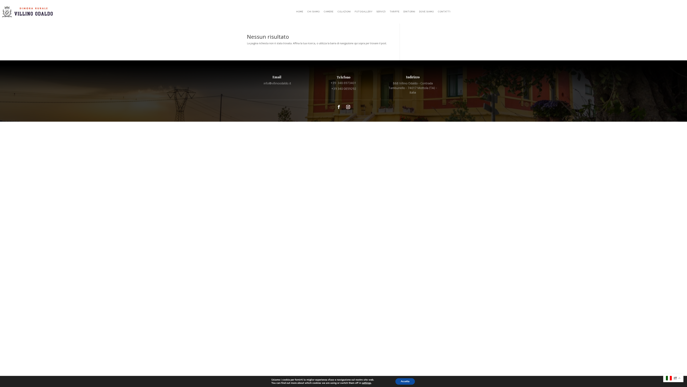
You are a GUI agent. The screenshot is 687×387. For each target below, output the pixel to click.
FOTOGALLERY (363, 11)
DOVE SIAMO (426, 11)
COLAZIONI (344, 11)
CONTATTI (444, 11)
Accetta (405, 381)
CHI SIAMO (313, 11)
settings (366, 383)
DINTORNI (409, 11)
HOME (299, 11)
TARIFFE (394, 11)
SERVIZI (381, 11)
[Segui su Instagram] (348, 107)
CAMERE (328, 11)
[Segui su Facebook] (339, 107)
